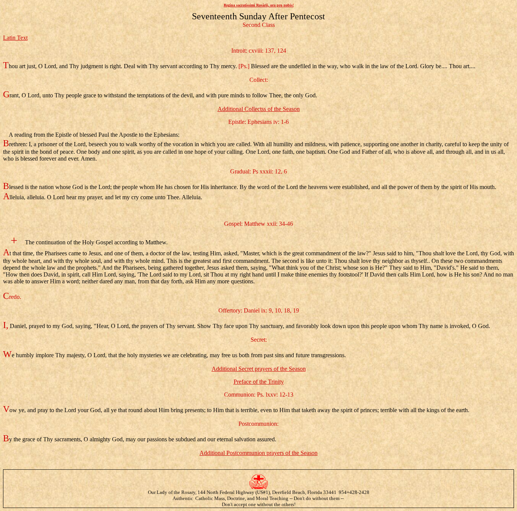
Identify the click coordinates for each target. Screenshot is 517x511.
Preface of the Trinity (259, 381)
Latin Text (15, 37)
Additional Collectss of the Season (259, 109)
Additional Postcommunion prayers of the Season (258, 453)
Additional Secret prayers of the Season (259, 369)
